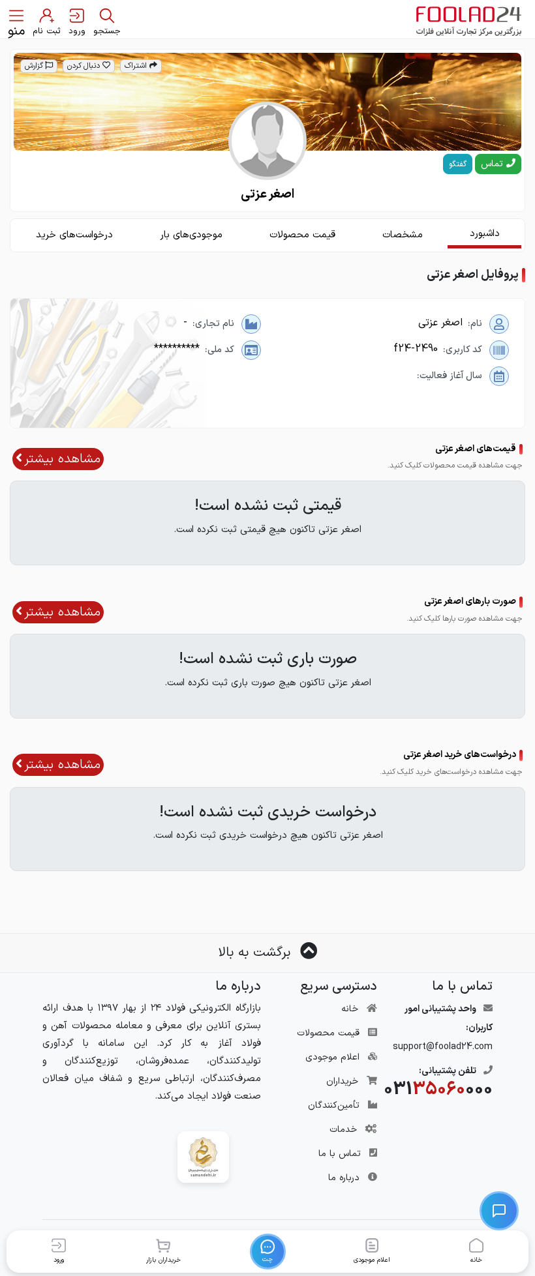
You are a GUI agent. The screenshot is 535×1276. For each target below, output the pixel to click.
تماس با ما (339, 1154)
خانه (349, 1009)
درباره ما (343, 1178)
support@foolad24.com (443, 1047)
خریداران (342, 1081)
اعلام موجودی (332, 1057)
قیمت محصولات (328, 1033)
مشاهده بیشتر (62, 459)
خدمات (343, 1129)
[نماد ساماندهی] (203, 1157)
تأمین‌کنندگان (333, 1105)
